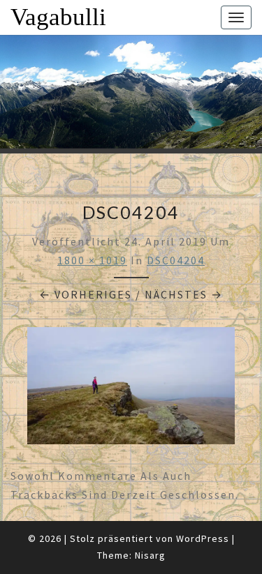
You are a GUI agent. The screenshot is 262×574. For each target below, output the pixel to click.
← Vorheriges (85, 294)
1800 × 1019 (92, 260)
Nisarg (150, 555)
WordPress (202, 538)
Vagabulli (58, 17)
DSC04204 (176, 260)
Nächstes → (184, 294)
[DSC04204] (131, 390)
